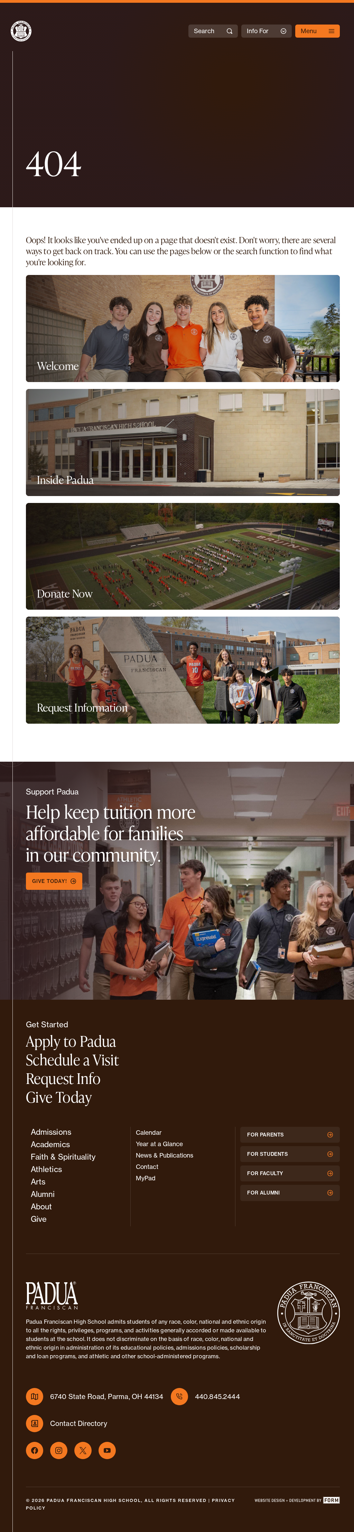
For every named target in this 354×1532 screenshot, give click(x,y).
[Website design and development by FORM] (297, 1504)
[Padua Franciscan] (15, 31)
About (41, 1206)
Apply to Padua (71, 1041)
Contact (147, 1167)
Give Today (59, 1097)
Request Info (63, 1078)
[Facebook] (34, 1450)
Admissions (51, 1132)
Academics (50, 1144)
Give (39, 1219)
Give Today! (49, 881)
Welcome (58, 365)
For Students (267, 1154)
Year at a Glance (159, 1144)
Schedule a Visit (72, 1059)
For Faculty (265, 1173)
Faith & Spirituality (63, 1157)
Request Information (82, 707)
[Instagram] (58, 1450)
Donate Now (65, 593)
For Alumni (263, 1193)
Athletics (46, 1169)
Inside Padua (65, 479)
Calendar (149, 1132)
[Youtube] (107, 1450)
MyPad (146, 1178)
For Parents (265, 1135)
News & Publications (164, 1155)
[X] (83, 1450)
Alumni (43, 1194)
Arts (38, 1182)
